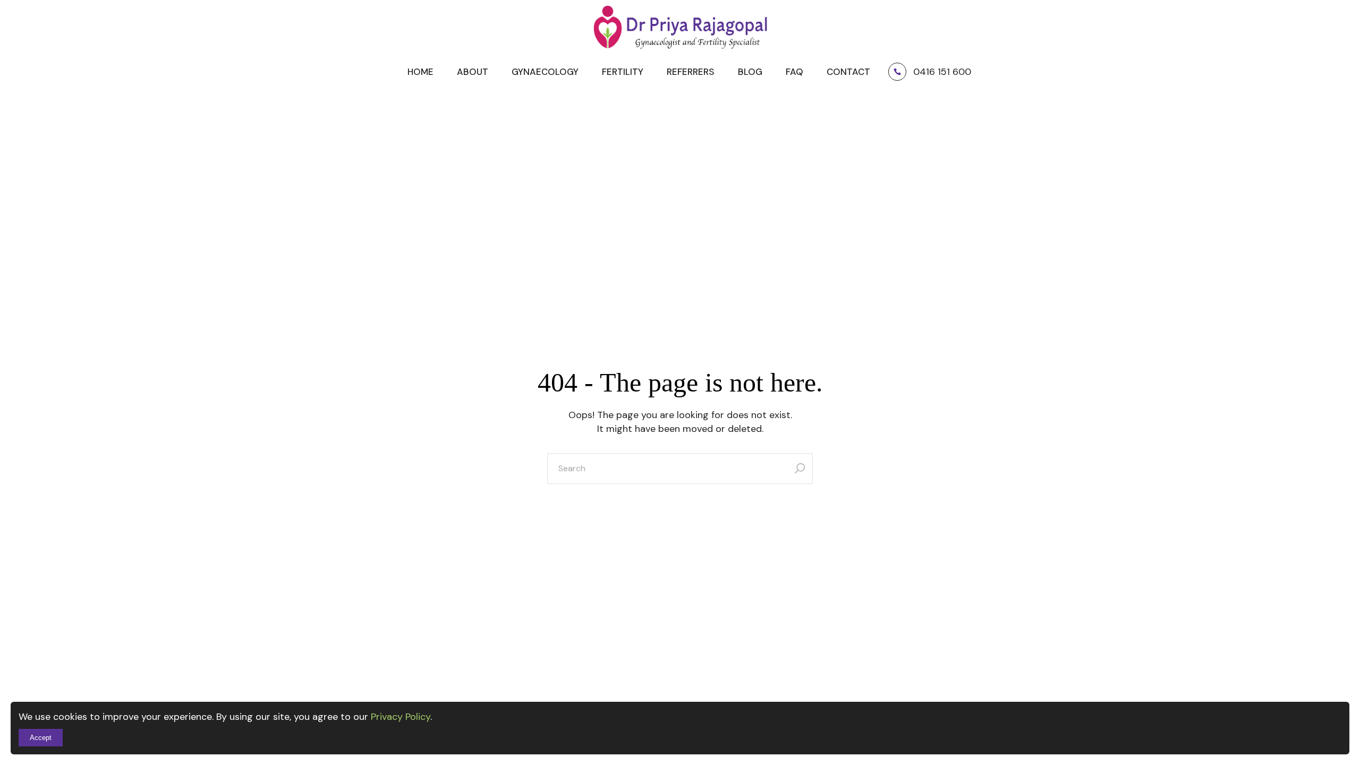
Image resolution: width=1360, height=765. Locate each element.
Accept (41, 738)
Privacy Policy (400, 716)
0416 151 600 (942, 71)
